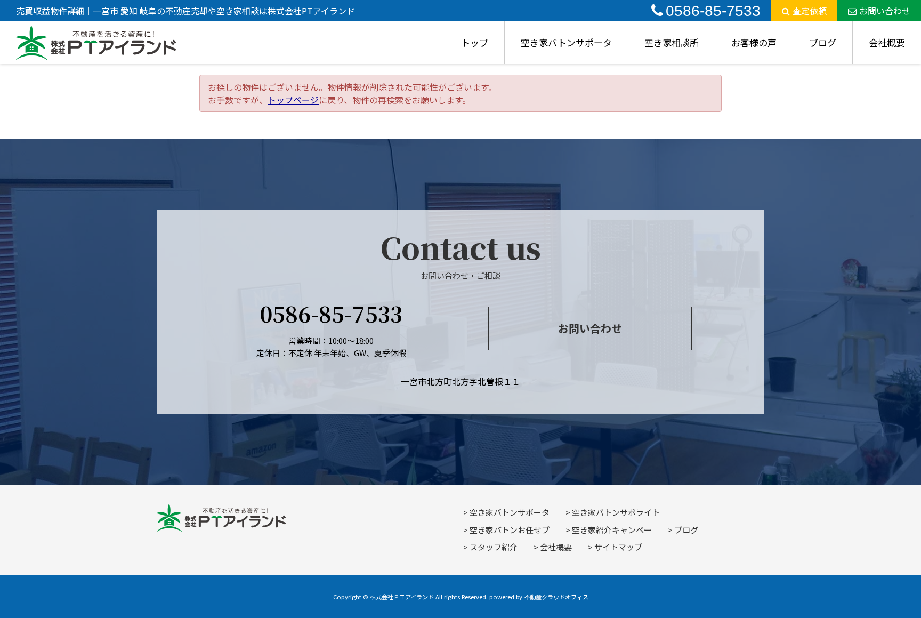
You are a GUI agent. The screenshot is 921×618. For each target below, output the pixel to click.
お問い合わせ (884, 10)
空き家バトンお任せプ (510, 529)
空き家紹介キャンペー (612, 529)
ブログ (822, 42)
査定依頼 (810, 10)
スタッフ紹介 (494, 546)
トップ (474, 42)
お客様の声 (754, 42)
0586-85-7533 (713, 11)
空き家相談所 (671, 42)
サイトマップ (618, 546)
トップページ (293, 99)
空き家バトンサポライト (616, 512)
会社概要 (887, 42)
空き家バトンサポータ (566, 42)
